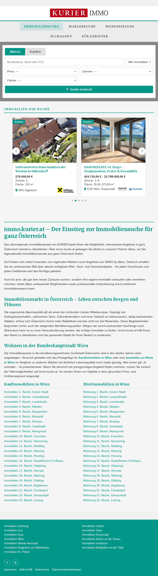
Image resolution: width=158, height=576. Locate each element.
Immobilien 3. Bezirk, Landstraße (25, 401)
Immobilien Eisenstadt (95, 534)
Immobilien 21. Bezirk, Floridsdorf (26, 490)
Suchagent (61, 36)
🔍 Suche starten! (79, 89)
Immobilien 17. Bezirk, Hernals (24, 470)
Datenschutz (42, 569)
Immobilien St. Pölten (17, 551)
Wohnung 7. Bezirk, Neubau (101, 421)
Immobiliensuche (41, 26)
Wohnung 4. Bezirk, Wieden (101, 406)
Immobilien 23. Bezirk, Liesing (23, 500)
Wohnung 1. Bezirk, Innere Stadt (104, 392)
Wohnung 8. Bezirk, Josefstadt (103, 426)
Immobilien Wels (14, 539)
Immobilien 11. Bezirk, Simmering (26, 441)
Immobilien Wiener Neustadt (21, 543)
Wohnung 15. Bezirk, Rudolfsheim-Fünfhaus (112, 460)
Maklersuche (82, 26)
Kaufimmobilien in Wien (95, 357)
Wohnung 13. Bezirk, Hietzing (102, 451)
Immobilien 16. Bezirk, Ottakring (25, 465)
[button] (16, 151)
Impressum (10, 569)
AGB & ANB (25, 569)
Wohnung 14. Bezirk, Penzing (102, 455)
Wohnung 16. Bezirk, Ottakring (103, 465)
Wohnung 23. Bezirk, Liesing (101, 500)
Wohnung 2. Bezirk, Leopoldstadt (104, 396)
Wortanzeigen (120, 26)
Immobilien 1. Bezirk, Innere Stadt (26, 392)
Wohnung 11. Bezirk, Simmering (104, 441)
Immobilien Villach (93, 526)
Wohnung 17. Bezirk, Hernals (102, 470)
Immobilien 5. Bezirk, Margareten (25, 411)
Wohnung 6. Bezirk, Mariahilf (102, 416)
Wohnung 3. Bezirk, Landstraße (103, 401)
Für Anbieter (95, 36)
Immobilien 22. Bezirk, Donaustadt (26, 495)
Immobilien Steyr (92, 530)
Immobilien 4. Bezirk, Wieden (23, 406)
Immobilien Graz (14, 534)
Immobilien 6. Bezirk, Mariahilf (23, 416)
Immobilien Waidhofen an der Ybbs (103, 547)
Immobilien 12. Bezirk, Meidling (24, 446)
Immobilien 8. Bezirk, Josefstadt (24, 426)
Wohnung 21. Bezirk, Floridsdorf (104, 490)
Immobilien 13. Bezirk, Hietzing (24, 451)
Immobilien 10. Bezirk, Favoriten (25, 436)
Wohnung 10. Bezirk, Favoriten (103, 436)
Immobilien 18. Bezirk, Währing (24, 475)
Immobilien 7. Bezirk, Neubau (23, 421)
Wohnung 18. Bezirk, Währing (102, 475)
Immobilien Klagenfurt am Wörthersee (26, 547)
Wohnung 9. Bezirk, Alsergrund (103, 431)
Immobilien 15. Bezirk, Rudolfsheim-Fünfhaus (33, 460)
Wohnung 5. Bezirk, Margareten (104, 411)
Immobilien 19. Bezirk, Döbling (24, 480)
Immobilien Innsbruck (95, 543)
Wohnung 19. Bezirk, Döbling (102, 480)
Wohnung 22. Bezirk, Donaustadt (104, 495)
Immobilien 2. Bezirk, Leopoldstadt (26, 396)
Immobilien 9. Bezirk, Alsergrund (25, 431)
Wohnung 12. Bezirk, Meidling (102, 446)
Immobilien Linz (13, 530)
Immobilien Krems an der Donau (101, 539)
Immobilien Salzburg (16, 526)
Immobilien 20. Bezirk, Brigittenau (26, 485)
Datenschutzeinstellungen (66, 569)
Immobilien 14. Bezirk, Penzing (24, 455)
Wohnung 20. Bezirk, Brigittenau (104, 485)
